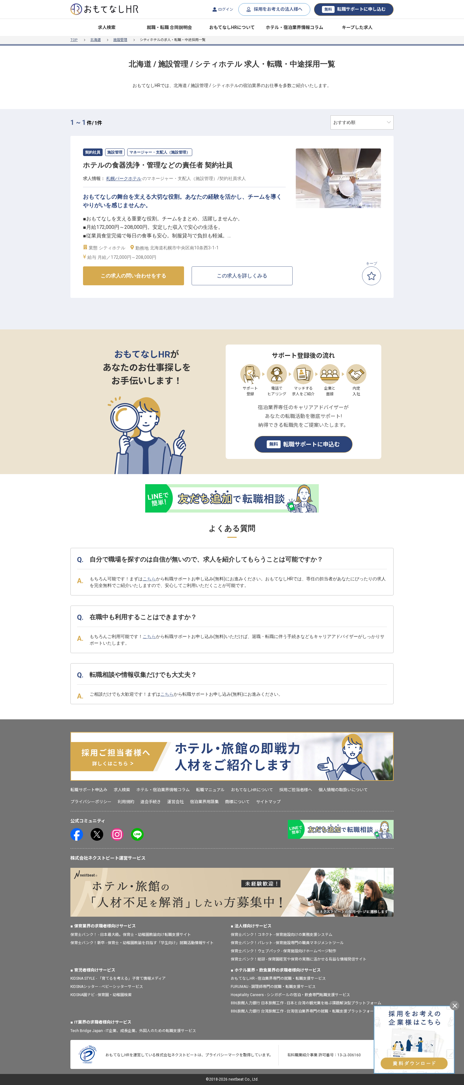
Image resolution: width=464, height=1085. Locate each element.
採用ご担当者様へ (295, 789)
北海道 (95, 40)
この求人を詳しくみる (242, 276)
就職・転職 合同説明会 (169, 27)
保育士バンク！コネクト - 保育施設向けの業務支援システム (281, 934)
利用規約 (126, 801)
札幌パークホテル (123, 178)
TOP (74, 40)
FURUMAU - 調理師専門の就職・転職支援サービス (273, 986)
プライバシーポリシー (90, 801)
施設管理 (120, 40)
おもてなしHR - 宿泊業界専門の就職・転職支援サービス (278, 978)
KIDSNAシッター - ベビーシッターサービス (106, 986)
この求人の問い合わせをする (133, 276)
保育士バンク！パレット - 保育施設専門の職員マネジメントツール (287, 943)
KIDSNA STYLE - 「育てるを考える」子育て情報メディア (118, 978)
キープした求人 (357, 27)
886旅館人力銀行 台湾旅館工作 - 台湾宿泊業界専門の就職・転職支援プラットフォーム (304, 1011)
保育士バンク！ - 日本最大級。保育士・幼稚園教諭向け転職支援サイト (130, 934)
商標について (237, 801)
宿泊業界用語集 (204, 801)
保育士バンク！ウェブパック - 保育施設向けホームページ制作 (283, 951)
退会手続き (150, 801)
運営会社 (175, 801)
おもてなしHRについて (232, 27)
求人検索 (107, 27)
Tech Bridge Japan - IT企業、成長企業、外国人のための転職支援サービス (133, 1031)
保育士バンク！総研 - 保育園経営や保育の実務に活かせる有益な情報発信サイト (298, 959)
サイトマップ (268, 801)
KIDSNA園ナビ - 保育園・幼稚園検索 (101, 995)
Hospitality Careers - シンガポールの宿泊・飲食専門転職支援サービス (290, 995)
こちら (149, 578)
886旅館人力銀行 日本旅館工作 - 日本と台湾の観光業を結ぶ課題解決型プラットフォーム (306, 1003)
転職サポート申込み (88, 789)
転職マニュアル (210, 789)
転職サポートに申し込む (355, 9)
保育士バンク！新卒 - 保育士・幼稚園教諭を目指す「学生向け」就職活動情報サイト (142, 943)
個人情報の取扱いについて (343, 789)
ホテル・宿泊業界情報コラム (294, 27)
